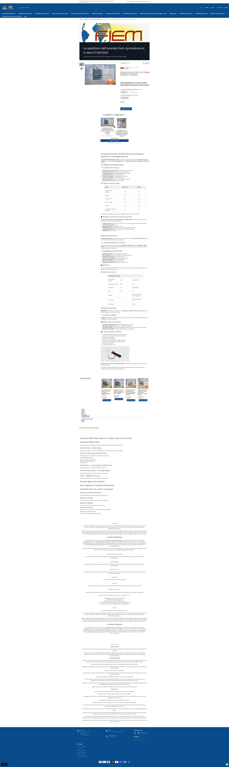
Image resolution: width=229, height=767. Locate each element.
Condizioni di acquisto (81, 752)
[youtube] (138, 733)
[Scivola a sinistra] (85, 74)
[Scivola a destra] (115, 74)
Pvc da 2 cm (124, 92)
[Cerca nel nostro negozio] (201, 7)
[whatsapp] (145, 733)
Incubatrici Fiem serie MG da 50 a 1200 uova (93, 19)
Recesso (4, 764)
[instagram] (142, 733)
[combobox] (110, 7)
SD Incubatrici (112, 765)
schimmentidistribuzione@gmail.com (142, 1)
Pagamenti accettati (81, 754)
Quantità (122, 102)
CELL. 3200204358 (130, 1)
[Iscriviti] (151, 739)
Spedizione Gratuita (81, 750)
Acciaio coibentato (133, 92)
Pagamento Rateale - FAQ (82, 756)
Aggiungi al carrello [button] (114, 140)
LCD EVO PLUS (124, 98)
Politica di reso (80, 748)
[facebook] (135, 733)
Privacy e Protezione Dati (82, 746)
